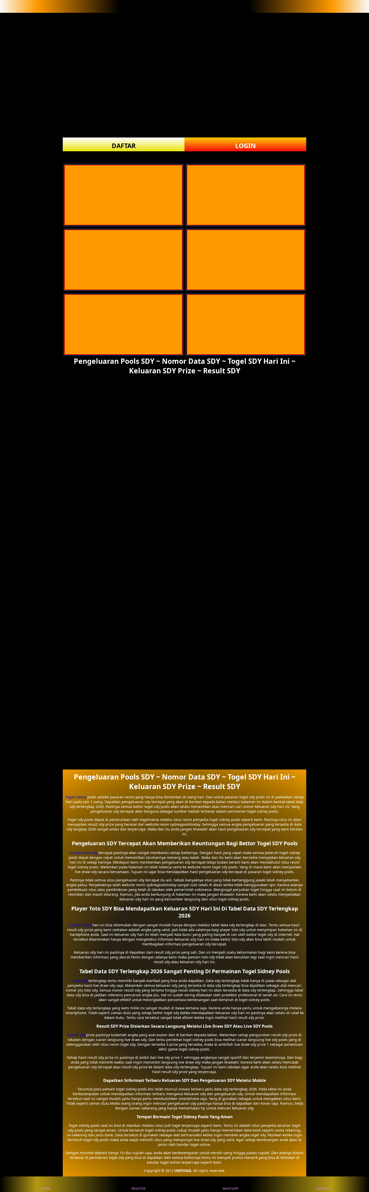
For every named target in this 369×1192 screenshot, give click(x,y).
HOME (46, 1188)
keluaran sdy (80, 925)
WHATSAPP (230, 1188)
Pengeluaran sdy (83, 852)
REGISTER (138, 1188)
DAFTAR (124, 145)
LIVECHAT (323, 1188)
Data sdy (80, 980)
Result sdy (76, 1034)
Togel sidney (75, 797)
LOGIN (245, 145)
